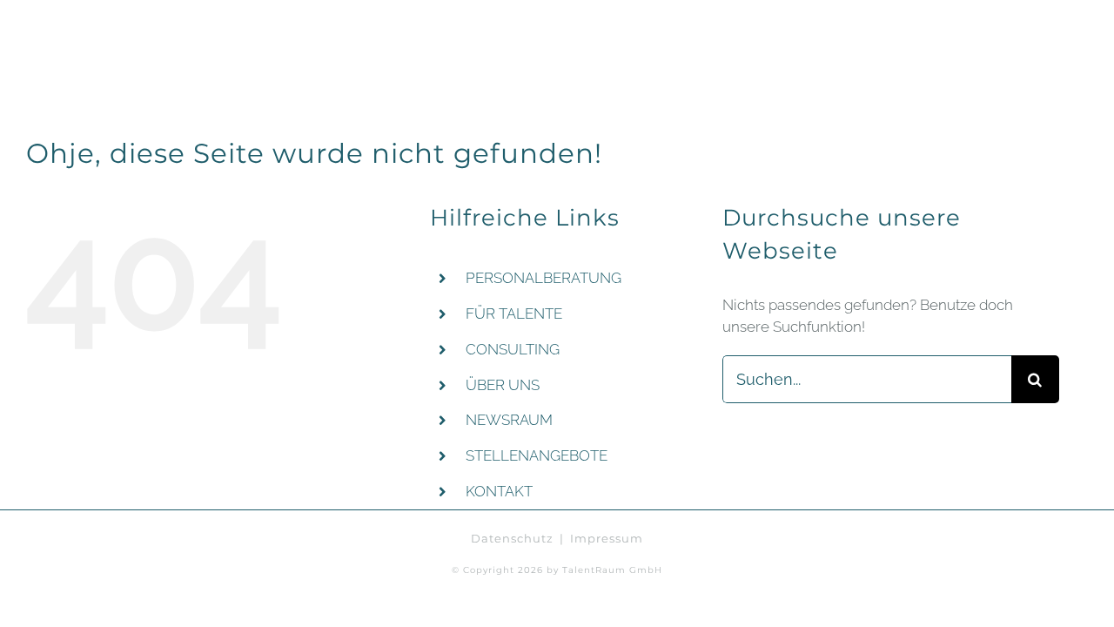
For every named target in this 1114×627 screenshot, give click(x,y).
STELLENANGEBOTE (536, 455)
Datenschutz (512, 538)
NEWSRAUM (509, 419)
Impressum (606, 538)
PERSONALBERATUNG (543, 278)
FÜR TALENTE (514, 313)
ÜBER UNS (503, 385)
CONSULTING (513, 349)
